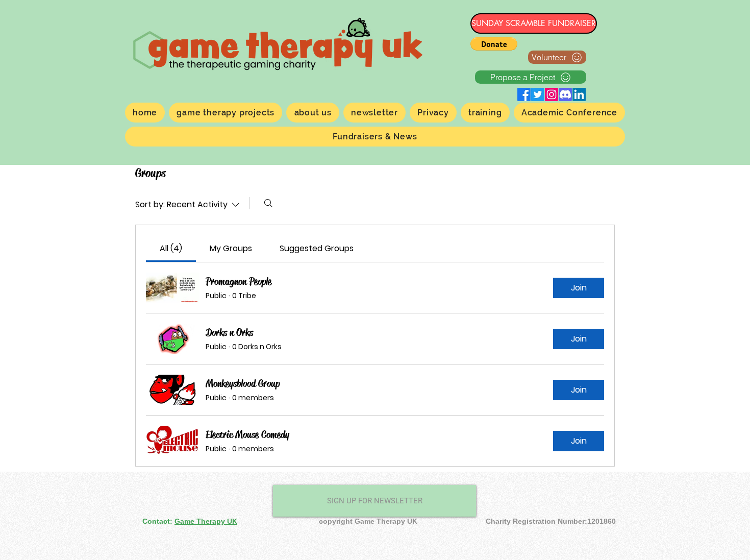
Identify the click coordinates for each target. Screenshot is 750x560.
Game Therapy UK (205, 521)
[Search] (268, 203)
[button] (493, 44)
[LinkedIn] (579, 94)
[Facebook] (524, 94)
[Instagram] (551, 94)
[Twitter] (537, 94)
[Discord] (565, 94)
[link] (171, 248)
